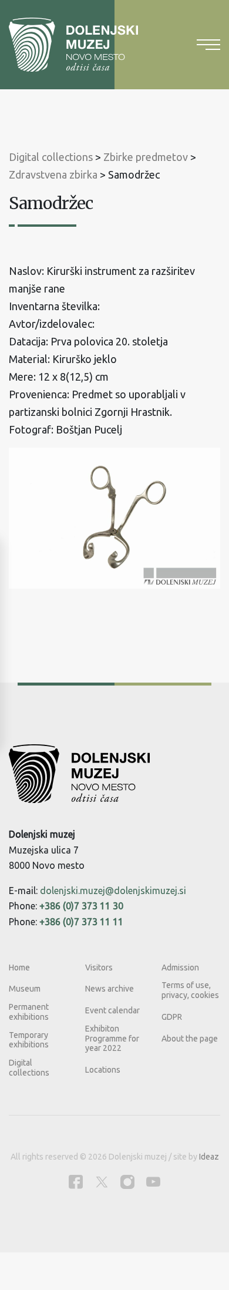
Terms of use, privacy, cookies (190, 990)
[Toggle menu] (208, 44)
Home (19, 967)
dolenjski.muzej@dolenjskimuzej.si (113, 890)
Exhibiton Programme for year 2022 (112, 1038)
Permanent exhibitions (29, 1012)
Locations (102, 1069)
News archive (109, 988)
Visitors (99, 967)
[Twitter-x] (102, 1182)
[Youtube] (153, 1182)
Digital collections (29, 1067)
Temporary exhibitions (29, 1040)
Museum (25, 988)
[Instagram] (127, 1182)
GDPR (171, 1017)
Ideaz (209, 1156)
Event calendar (112, 1010)
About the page (189, 1038)
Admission (180, 967)
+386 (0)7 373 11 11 (81, 921)
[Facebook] (76, 1182)
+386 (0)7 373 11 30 (81, 906)
